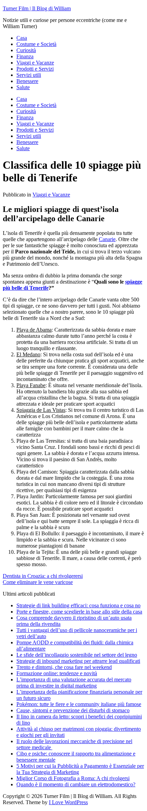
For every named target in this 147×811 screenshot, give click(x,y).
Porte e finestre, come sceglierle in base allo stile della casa (79, 612)
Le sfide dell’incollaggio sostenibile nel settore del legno (76, 655)
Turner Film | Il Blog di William (37, 8)
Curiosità (26, 50)
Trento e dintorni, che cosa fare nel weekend (64, 667)
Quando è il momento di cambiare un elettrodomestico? (75, 784)
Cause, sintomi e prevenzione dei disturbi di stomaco (73, 710)
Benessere (27, 81)
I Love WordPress (68, 802)
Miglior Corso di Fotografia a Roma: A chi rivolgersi (73, 778)
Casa (21, 38)
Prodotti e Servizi (35, 69)
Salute (23, 87)
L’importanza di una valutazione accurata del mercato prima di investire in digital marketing (73, 683)
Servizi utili (28, 75)
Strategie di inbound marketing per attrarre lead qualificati (78, 661)
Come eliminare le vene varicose (38, 582)
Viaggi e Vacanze (35, 62)
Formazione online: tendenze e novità (56, 673)
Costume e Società (36, 44)
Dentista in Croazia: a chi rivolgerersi (43, 576)
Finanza (25, 56)
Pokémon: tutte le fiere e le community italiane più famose (78, 704)
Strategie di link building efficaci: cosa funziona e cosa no (78, 605)
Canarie (107, 239)
